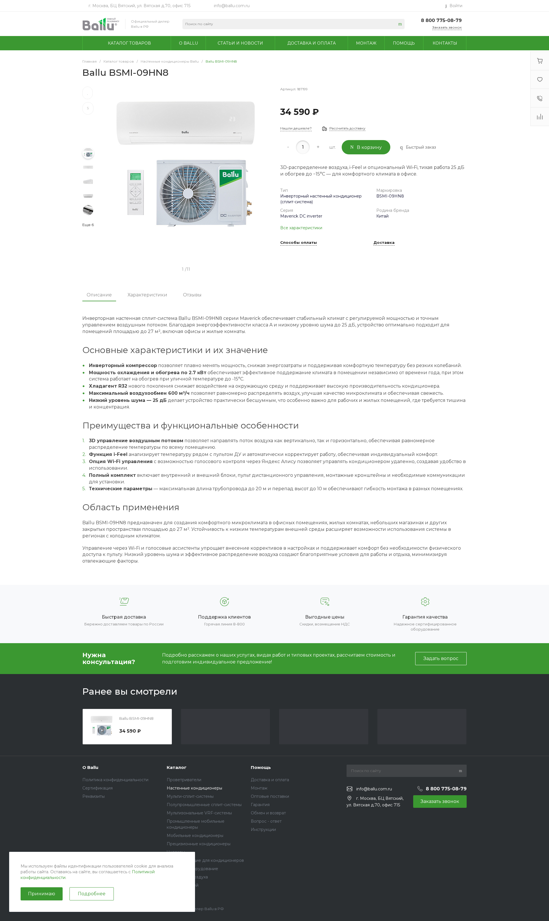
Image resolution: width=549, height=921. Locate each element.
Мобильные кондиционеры (195, 835)
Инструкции (263, 829)
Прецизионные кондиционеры (198, 843)
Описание (99, 295)
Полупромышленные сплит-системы (204, 804)
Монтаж (259, 788)
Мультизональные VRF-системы (199, 813)
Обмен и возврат (268, 813)
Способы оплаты (298, 243)
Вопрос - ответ (266, 821)
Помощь (261, 767)
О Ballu (90, 767)
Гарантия (260, 804)
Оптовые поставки (270, 796)
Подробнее (92, 893)
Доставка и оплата (270, 779)
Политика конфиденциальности (115, 779)
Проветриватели (184, 779)
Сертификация (97, 788)
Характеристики (147, 295)
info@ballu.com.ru (232, 5)
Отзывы (192, 295)
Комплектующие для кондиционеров (205, 860)
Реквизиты (93, 796)
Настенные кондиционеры (194, 788)
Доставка (384, 243)
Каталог (176, 767)
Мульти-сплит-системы (190, 796)
